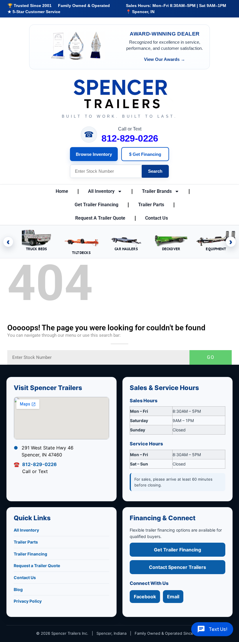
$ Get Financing (145, 154)
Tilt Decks (81, 252)
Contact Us (156, 218)
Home (62, 191)
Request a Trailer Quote (37, 565)
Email (173, 596)
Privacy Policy (28, 601)
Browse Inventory (94, 154)
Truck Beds (36, 248)
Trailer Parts (151, 204)
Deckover (171, 248)
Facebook (145, 596)
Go (211, 357)
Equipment (216, 248)
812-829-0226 (129, 138)
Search (155, 171)
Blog (18, 589)
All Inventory (101, 191)
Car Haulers (126, 248)
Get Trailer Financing (96, 204)
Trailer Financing (30, 553)
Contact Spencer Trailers (177, 567)
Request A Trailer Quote (100, 218)
